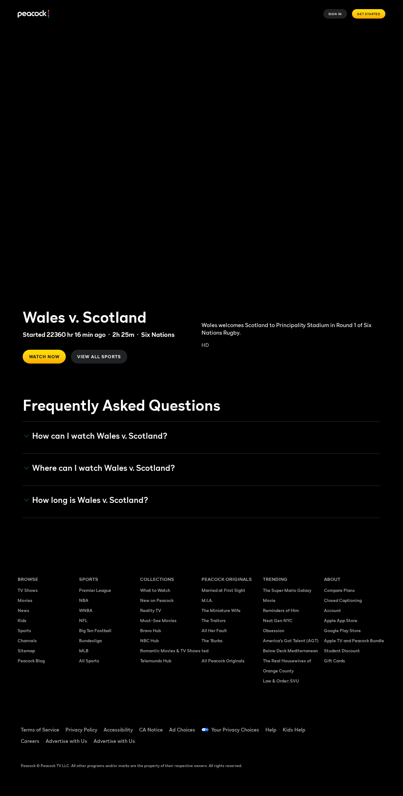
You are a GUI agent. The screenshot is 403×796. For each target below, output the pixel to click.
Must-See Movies (158, 620)
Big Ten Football (95, 630)
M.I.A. (207, 600)
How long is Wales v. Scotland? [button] (90, 500)
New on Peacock (156, 600)
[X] (349, 743)
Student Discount (342, 650)
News (23, 610)
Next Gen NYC (277, 620)
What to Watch (155, 590)
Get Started (368, 14)
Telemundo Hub (155, 660)
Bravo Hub (150, 630)
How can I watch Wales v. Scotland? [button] (99, 436)
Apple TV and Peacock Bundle (354, 640)
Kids (22, 620)
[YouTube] (365, 726)
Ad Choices (182, 729)
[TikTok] (349, 726)
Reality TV (150, 610)
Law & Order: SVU (281, 680)
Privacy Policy (81, 729)
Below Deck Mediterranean (290, 650)
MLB (83, 650)
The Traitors (214, 620)
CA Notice (151, 729)
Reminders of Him (281, 610)
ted (205, 650)
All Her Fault (214, 630)
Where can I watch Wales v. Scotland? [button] (103, 468)
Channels (27, 640)
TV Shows (28, 590)
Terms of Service (40, 729)
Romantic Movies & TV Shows (170, 650)
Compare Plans (339, 590)
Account (332, 610)
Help (270, 729)
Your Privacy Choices (235, 729)
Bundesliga (90, 640)
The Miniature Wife (221, 610)
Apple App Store (340, 620)
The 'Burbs (212, 640)
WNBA (86, 610)
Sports (24, 630)
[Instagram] (332, 743)
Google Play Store (342, 630)
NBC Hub (149, 640)
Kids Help (294, 729)
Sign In (335, 14)
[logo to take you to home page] (33, 14)
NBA (83, 600)
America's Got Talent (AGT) (291, 640)
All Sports (89, 660)
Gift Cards (334, 660)
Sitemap (26, 650)
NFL (83, 620)
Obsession (273, 630)
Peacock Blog (31, 660)
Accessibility (118, 729)
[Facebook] (332, 726)
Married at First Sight (223, 590)
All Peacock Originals (223, 660)
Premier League (95, 590)
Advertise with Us (66, 741)
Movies (25, 600)
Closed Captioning (343, 600)
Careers (30, 741)
